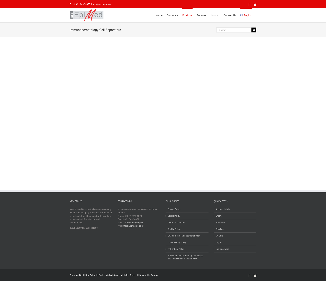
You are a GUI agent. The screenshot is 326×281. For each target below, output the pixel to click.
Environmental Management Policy (184, 236)
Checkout (220, 229)
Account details (223, 209)
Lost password (222, 249)
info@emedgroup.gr (102, 4)
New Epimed (91, 275)
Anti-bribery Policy (176, 249)
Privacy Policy (174, 209)
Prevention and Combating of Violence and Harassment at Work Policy (185, 257)
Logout (219, 242)
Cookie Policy (174, 216)
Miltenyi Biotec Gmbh (115, 97)
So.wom (155, 275)
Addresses (220, 222)
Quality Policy (174, 229)
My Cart (219, 236)
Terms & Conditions (176, 222)
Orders (219, 216)
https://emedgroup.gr (133, 226)
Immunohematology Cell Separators (87, 97)
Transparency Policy (177, 242)
